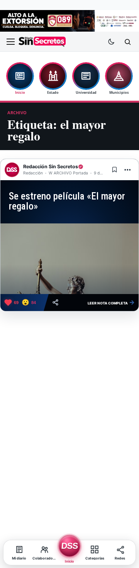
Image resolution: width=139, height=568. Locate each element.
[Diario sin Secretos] (42, 42)
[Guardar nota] (114, 169)
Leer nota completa (111, 302)
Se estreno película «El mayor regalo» (67, 201)
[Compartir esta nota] (55, 302)
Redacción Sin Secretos (50, 166)
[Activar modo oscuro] (111, 42)
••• (127, 169)
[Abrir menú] (10, 41)
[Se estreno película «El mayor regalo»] (69, 258)
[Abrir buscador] (127, 41)
